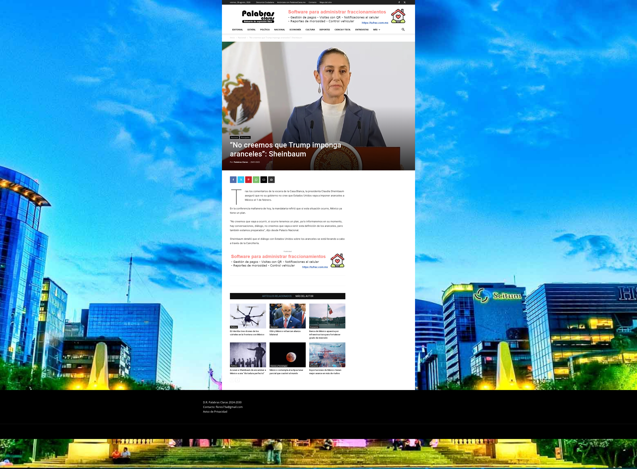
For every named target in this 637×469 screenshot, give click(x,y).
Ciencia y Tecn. (343, 29)
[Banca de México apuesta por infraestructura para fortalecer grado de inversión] (327, 316)
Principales (245, 137)
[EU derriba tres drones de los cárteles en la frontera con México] (248, 316)
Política (265, 29)
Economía (295, 29)
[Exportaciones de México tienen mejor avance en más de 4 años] (327, 354)
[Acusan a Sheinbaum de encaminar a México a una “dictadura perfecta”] (248, 354)
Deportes (324, 29)
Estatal (252, 29)
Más (375, 29)
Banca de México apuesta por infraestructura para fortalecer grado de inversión (324, 334)
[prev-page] (232, 380)
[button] (403, 30)
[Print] (271, 179)
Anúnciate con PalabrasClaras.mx (291, 2)
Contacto (313, 2)
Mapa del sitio (326, 2)
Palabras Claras (241, 162)
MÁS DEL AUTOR (304, 296)
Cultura (310, 29)
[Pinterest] (248, 179)
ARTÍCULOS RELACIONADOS (277, 296)
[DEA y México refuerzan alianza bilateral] (288, 316)
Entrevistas (362, 29)
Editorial (237, 29)
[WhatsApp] (256, 179)
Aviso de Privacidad (215, 411)
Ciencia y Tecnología (279, 366)
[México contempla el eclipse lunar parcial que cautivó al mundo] (288, 354)
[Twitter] (404, 2)
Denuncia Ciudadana (265, 2)
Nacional (279, 29)
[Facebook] (399, 2)
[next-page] (237, 380)
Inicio (232, 37)
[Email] (263, 179)
